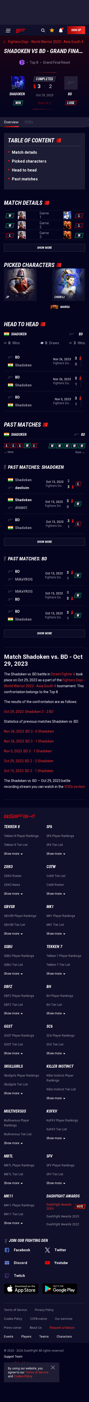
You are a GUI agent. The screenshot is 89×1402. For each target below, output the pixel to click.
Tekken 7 (54, 946)
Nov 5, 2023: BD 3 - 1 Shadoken (28, 751)
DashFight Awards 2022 (62, 1224)
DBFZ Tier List (13, 1004)
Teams (44, 1336)
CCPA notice (38, 1319)
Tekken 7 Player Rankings (63, 956)
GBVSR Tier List (14, 925)
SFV (49, 1156)
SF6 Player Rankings (60, 836)
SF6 (49, 826)
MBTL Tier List (13, 1174)
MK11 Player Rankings (19, 1205)
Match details (24, 152)
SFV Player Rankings (60, 1165)
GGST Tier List (13, 1044)
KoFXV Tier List (56, 1129)
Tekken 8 (12, 826)
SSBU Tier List (13, 964)
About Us (35, 1327)
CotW (51, 866)
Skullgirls (13, 1066)
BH (48, 986)
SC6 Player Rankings (60, 1035)
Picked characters (29, 161)
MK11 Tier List (13, 1214)
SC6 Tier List (55, 1044)
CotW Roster (55, 885)
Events (8, 1336)
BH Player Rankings (59, 996)
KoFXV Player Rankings (62, 1120)
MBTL (8, 1156)
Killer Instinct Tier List (61, 1089)
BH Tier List (54, 1004)
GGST (8, 1026)
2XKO (8, 866)
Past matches (25, 179)
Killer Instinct (59, 1066)
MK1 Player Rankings (60, 916)
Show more (11, 853)
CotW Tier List (56, 876)
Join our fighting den (28, 1240)
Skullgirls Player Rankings (21, 1075)
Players (26, 1336)
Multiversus (15, 1111)
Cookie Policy (13, 1319)
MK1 (50, 906)
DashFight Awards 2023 (62, 1216)
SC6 (49, 1026)
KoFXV (51, 1111)
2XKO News (12, 885)
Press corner (13, 1327)
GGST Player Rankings (19, 1035)
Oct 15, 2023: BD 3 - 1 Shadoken (28, 771)
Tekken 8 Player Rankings (21, 836)
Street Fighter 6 (63, 674)
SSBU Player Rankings (19, 956)
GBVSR (9, 906)
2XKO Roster (13, 876)
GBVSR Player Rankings (20, 916)
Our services (63, 1319)
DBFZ (8, 986)
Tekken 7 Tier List (58, 964)
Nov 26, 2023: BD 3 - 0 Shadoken (29, 731)
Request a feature (62, 1327)
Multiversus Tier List (18, 1134)
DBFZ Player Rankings (19, 996)
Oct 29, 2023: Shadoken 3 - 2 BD (28, 712)
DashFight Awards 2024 (58, 1206)
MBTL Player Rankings (19, 1165)
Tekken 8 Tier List (16, 845)
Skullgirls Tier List (16, 1084)
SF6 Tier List (54, 845)
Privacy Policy (44, 1310)
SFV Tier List (54, 1174)
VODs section (74, 787)
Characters (64, 1336)
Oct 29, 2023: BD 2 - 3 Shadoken (28, 761)
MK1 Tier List (55, 925)
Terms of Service (15, 1310)
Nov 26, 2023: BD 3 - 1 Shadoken (29, 741)
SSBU (8, 946)
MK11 (8, 1196)
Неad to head (24, 170)
